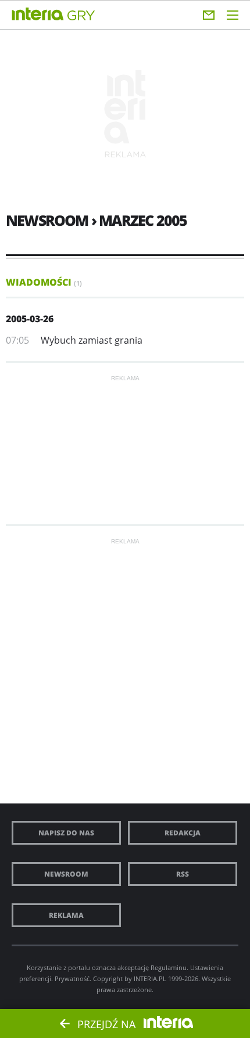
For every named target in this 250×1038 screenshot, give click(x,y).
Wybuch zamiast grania (91, 340)
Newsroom (66, 874)
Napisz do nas (66, 833)
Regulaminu (169, 967)
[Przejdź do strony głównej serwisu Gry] (81, 16)
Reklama (66, 915)
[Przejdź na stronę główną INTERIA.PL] (38, 14)
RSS (182, 874)
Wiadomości (44, 282)
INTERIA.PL (150, 978)
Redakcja (183, 833)
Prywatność (72, 978)
